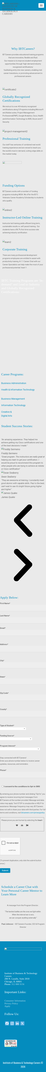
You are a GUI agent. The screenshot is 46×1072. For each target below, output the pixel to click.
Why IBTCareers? (23, 48)
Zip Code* (4, 693)
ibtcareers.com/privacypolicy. (33, 813)
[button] (23, 521)
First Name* (5, 603)
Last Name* (5, 616)
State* (2, 677)
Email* (3, 628)
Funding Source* (7, 736)
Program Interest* (8, 746)
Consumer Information (15, 1000)
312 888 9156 (18, 984)
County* (3, 709)
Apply (7, 1006)
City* (2, 661)
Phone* (20, 778)
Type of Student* (7, 726)
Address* (4, 644)
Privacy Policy (11, 1003)
